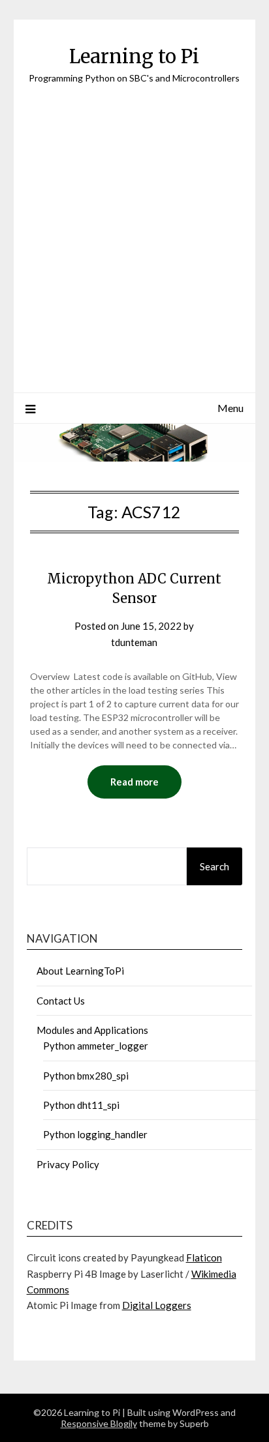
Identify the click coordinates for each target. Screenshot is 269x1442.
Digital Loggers (156, 1305)
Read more (134, 781)
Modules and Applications (92, 1030)
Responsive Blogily (99, 1423)
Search (214, 866)
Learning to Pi (134, 56)
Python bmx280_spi (86, 1076)
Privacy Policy (68, 1164)
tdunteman (134, 642)
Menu (230, 408)
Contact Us (61, 1001)
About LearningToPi (80, 971)
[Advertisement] (134, 225)
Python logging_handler (95, 1134)
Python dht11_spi (81, 1105)
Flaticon (204, 1257)
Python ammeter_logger (95, 1046)
